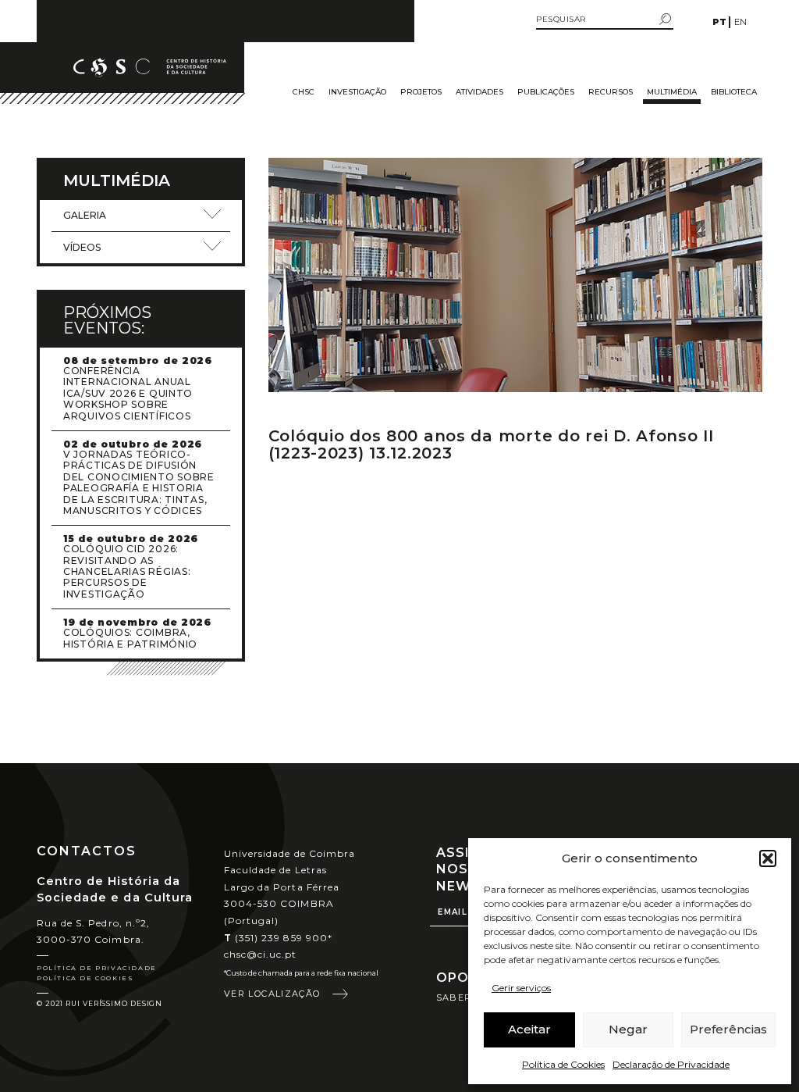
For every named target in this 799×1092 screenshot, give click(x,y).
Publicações (545, 92)
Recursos (610, 92)
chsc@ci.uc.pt (260, 954)
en (740, 21)
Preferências (728, 1029)
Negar (628, 1029)
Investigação (357, 92)
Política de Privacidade (97, 968)
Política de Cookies (563, 1064)
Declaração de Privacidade (671, 1064)
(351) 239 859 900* (278, 938)
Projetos (421, 92)
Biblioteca (734, 92)
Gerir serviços (521, 988)
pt (719, 21)
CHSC (303, 92)
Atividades (479, 92)
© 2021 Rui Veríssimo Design (99, 1003)
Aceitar (529, 1029)
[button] (768, 858)
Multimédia (672, 92)
